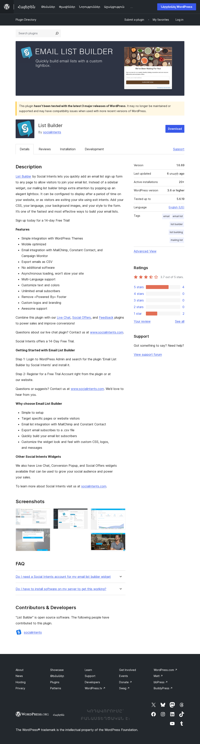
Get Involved (127, 670)
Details (24, 149)
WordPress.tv (95, 688)
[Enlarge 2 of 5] (45, 533)
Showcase (57, 670)
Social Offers (81, 317)
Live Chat (64, 317)
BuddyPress (163, 688)
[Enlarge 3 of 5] (82, 514)
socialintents (52, 132)
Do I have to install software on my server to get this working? (61, 589)
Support (178, 149)
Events (123, 676)
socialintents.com (93, 486)
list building (176, 232)
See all (179, 321)
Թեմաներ (57, 676)
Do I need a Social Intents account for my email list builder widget (63, 577)
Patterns (55, 688)
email (166, 216)
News (19, 676)
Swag (124, 688)
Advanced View (145, 251)
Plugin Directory (26, 19)
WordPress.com (165, 670)
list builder (177, 224)
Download (175, 128)
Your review (142, 321)
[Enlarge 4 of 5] (120, 514)
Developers (92, 682)
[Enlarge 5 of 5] (120, 538)
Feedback (106, 317)
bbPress (161, 682)
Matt (158, 676)
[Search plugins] (57, 33)
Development (94, 149)
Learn (88, 670)
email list (178, 216)
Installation (68, 149)
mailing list (177, 240)
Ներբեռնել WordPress (176, 6)
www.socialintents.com (106, 332)
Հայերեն (58, 714)
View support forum (148, 354)
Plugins (54, 682)
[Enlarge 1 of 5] (45, 514)
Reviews (45, 149)
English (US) (176, 207)
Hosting (21, 682)
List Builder (23, 176)
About (19, 670)
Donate (125, 682)
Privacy (20, 688)
